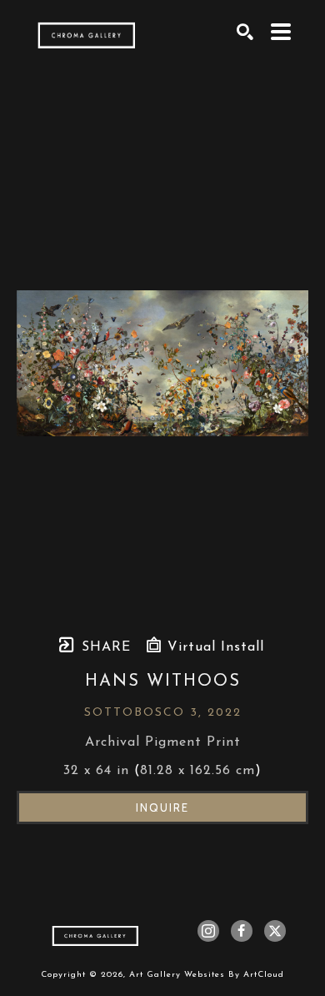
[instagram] (208, 931)
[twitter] (275, 931)
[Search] (245, 31)
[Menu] (281, 31)
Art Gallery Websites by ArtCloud (206, 974)
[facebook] (241, 931)
